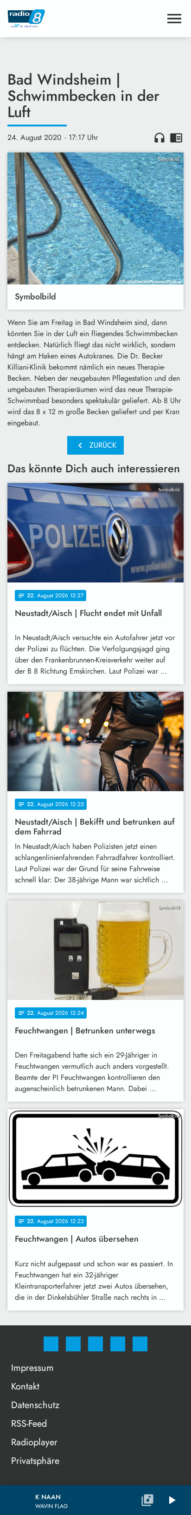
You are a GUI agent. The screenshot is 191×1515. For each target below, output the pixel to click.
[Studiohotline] (117, 1343)
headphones (159, 137)
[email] (140, 1343)
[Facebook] (51, 1343)
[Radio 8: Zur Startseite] (84, 18)
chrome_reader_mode (176, 137)
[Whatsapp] (95, 1343)
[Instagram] (73, 1343)
